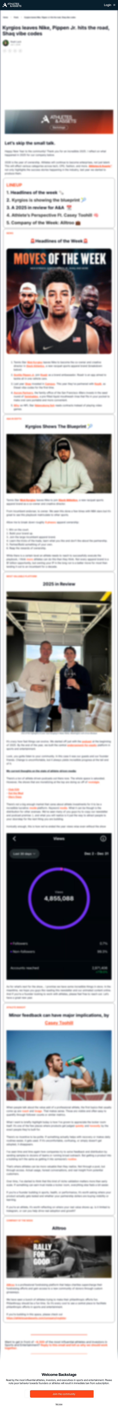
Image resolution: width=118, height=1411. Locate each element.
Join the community (64, 1393)
